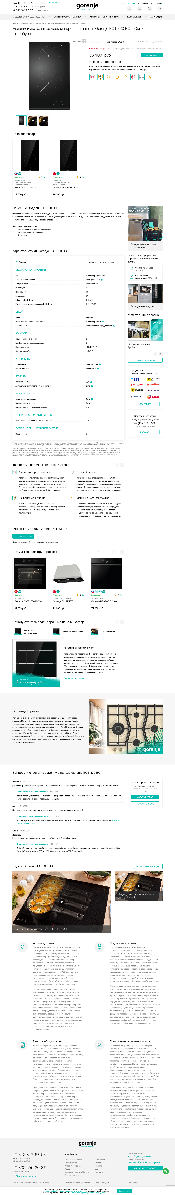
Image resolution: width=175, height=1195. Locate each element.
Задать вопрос (145, 797)
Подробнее (145, 404)
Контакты (99, 1172)
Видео (98, 1169)
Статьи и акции (128, 3)
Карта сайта (133, 1183)
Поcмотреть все (145, 804)
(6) (44, 177)
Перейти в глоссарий (74, 678)
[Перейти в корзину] (149, 8)
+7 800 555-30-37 (22, 10)
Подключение (71, 1163)
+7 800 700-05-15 (53, 3)
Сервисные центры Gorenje (77, 1172)
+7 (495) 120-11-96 (145, 423)
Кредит (68, 1169)
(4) (121, 595)
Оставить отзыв (23, 536)
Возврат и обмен (72, 1175)
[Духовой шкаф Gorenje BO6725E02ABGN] (29, 573)
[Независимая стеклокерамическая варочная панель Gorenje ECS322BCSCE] (68, 155)
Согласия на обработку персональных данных (88, 1193)
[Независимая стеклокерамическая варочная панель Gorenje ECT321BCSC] (29, 155)
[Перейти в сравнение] (139, 8)
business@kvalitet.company (144, 1162)
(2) (83, 595)
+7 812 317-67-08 (22, 6)
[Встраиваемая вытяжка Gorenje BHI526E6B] (68, 573)
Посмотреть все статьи (145, 360)
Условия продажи (73, 1166)
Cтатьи (98, 1163)
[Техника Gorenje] (87, 7)
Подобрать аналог (152, 55)
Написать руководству (145, 1168)
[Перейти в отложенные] (129, 8)
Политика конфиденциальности (77, 1183)
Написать (145, 432)
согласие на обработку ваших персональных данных (62, 1191)
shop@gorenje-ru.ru (139, 1156)
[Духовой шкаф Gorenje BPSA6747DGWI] (106, 573)
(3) (83, 177)
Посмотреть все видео (148, 867)
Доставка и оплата (73, 1160)
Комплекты (134, 17)
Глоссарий (99, 1166)
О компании (100, 1160)
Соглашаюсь (124, 1191)
